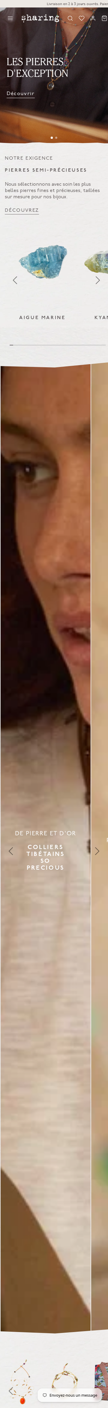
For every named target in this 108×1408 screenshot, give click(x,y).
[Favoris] (81, 18)
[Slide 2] (56, 138)
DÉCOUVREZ (22, 210)
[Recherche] (70, 18)
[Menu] (10, 18)
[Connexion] (93, 18)
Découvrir (21, 93)
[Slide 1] (52, 138)
